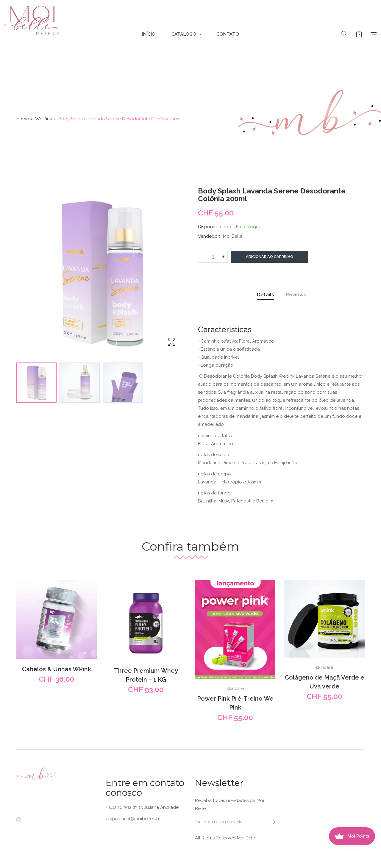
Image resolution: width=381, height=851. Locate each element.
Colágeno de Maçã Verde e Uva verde (324, 682)
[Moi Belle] (31, 34)
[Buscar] (344, 34)
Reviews (296, 294)
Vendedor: (209, 236)
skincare (235, 688)
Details (265, 294)
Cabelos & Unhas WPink (56, 669)
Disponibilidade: (215, 226)
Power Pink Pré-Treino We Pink (235, 703)
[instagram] (18, 820)
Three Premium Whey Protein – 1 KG (146, 675)
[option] (36, 383)
